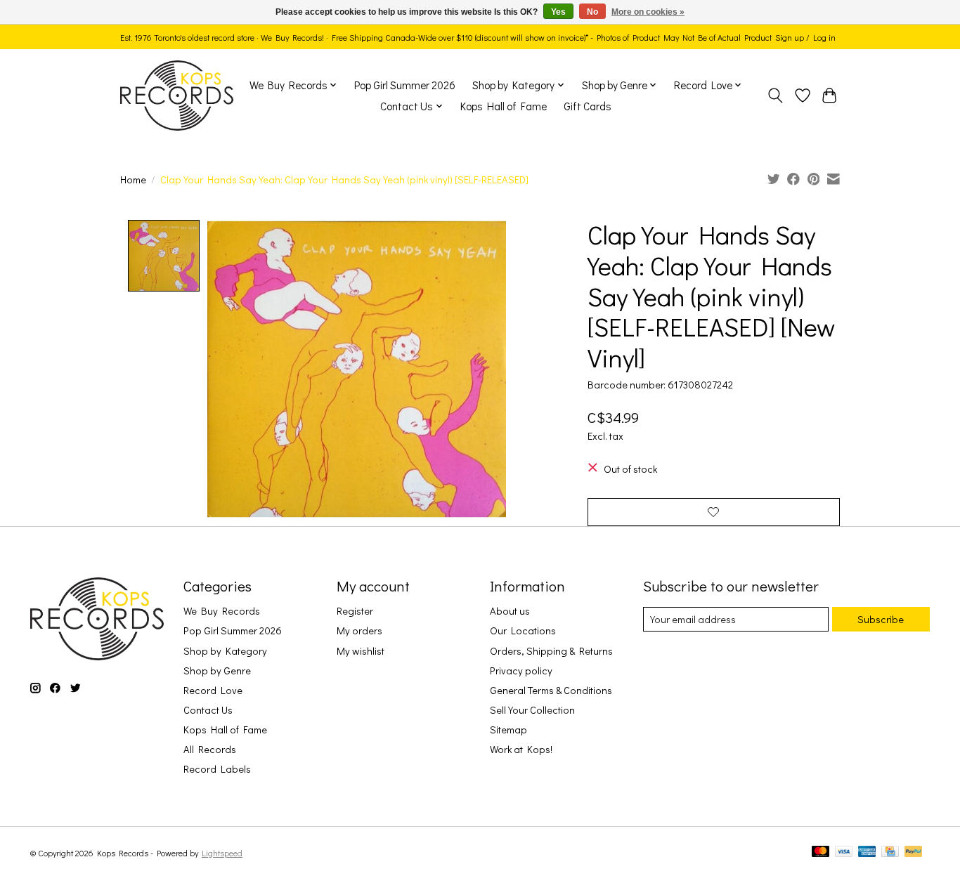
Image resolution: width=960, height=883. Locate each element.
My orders (359, 630)
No (592, 12)
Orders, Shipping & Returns (551, 651)
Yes (558, 12)
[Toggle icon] (775, 95)
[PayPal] (913, 852)
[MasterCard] (821, 852)
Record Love (212, 690)
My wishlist (360, 651)
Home (133, 179)
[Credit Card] (890, 852)
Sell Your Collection (532, 710)
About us (510, 610)
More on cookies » (648, 12)
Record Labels (217, 769)
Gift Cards (587, 106)
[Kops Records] (176, 95)
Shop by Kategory (225, 651)
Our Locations (523, 630)
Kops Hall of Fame (503, 106)
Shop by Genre (217, 670)
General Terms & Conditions (551, 690)
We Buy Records (221, 610)
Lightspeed (222, 852)
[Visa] (844, 852)
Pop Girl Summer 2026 (404, 85)
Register (355, 610)
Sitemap (508, 729)
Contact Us (208, 710)
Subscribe (880, 619)
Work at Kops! (521, 749)
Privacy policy (521, 670)
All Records (209, 749)
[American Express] (867, 852)
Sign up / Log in (805, 37)
